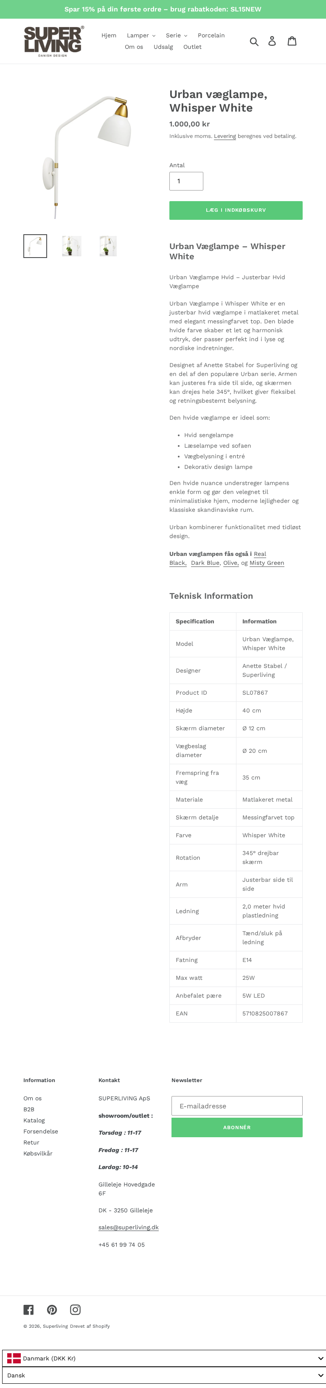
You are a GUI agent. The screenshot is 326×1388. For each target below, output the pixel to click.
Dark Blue (205, 562)
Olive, (231, 562)
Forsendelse (40, 1131)
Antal (177, 165)
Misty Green (267, 562)
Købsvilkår (38, 1153)
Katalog (34, 1120)
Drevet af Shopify (90, 1326)
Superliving (55, 1326)
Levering (225, 136)
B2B (28, 1109)
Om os (32, 1098)
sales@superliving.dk (128, 1227)
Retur (31, 1142)
